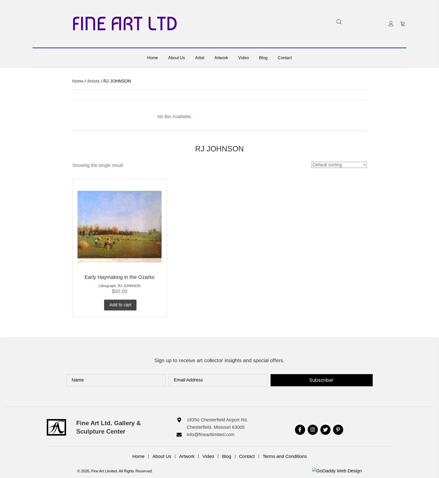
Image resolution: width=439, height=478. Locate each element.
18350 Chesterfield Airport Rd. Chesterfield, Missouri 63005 (217, 423)
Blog (226, 456)
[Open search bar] (339, 21)
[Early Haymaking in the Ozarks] (119, 226)
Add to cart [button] (120, 304)
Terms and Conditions (285, 456)
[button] (391, 23)
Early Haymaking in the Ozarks (119, 277)
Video (208, 456)
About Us (161, 456)
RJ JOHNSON (129, 286)
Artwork (187, 456)
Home (77, 81)
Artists (93, 81)
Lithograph (107, 286)
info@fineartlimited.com (210, 434)
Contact (247, 456)
